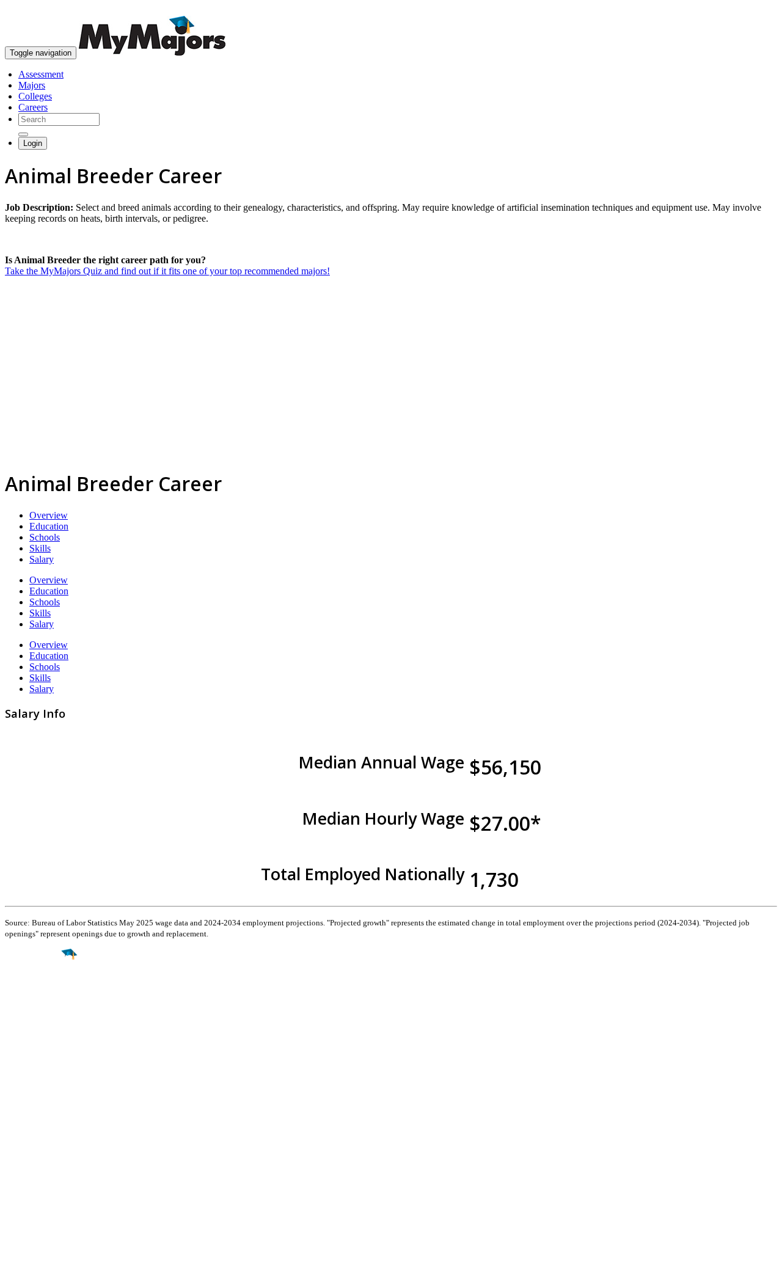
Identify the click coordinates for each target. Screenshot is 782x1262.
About (20, 1094)
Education (48, 526)
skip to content (752, 9)
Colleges (35, 96)
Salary (41, 559)
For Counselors (34, 1130)
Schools (44, 537)
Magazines (25, 1152)
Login (32, 143)
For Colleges (29, 1141)
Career (36, 1049)
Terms (17, 1246)
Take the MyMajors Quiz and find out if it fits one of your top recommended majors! (167, 271)
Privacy (50, 1246)
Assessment (41, 74)
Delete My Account (43, 1163)
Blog (14, 1174)
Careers (33, 107)
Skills (40, 548)
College (37, 1022)
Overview (48, 515)
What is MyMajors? (43, 1119)
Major (33, 995)
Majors (31, 85)
